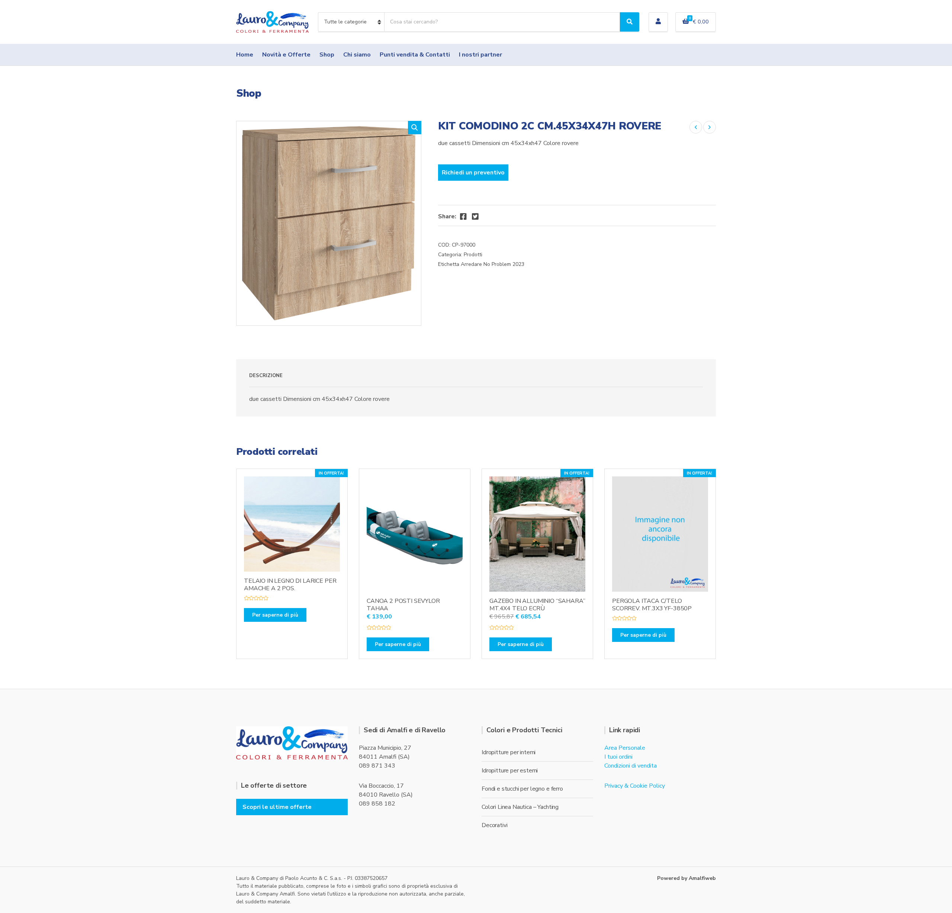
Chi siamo (357, 55)
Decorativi (494, 825)
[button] (414, 127)
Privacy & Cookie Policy (634, 786)
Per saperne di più (275, 614)
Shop (326, 55)
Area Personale (624, 748)
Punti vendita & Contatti (415, 55)
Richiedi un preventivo (473, 172)
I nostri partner (480, 55)
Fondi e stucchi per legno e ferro (522, 789)
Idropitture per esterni (510, 770)
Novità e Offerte (286, 55)
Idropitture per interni (509, 752)
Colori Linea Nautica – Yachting (520, 807)
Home (244, 55)
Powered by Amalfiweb (686, 878)
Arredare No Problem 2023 (492, 264)
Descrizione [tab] (266, 375)
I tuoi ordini (618, 757)
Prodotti (473, 254)
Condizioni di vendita (630, 766)
